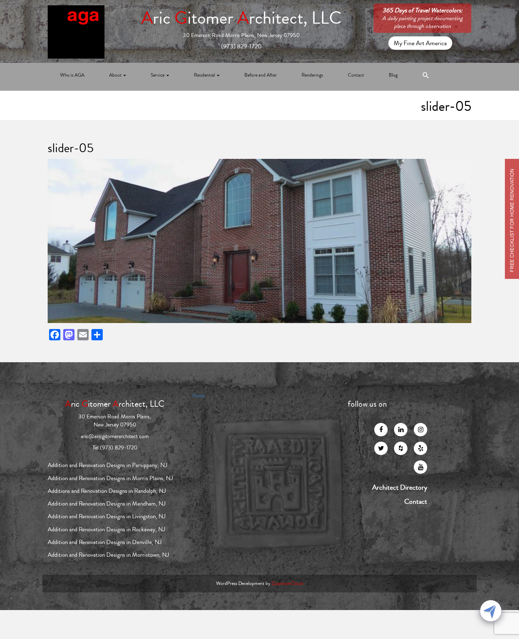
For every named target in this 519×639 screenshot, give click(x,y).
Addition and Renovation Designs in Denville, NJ (105, 542)
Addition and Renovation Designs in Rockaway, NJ (106, 529)
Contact (356, 75)
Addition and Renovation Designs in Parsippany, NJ (107, 465)
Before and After (260, 75)
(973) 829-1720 (241, 46)
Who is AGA (72, 75)
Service (158, 75)
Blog (393, 75)
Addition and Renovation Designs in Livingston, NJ (107, 516)
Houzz (198, 395)
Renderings (312, 75)
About (116, 75)
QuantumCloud (287, 583)
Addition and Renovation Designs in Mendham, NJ (107, 503)
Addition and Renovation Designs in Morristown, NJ (108, 554)
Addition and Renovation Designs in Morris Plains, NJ (110, 478)
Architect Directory (399, 487)
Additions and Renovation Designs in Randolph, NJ (107, 490)
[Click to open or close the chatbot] (490, 610)
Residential (205, 75)
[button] (426, 77)
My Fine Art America (420, 43)
